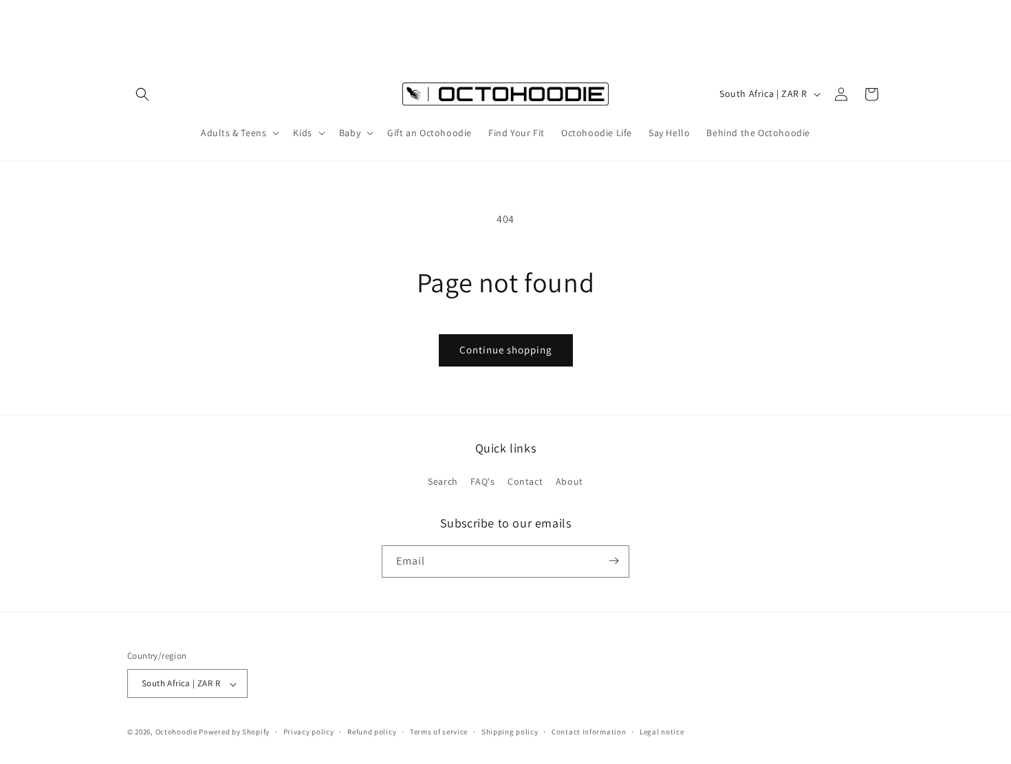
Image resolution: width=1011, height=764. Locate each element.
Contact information (589, 731)
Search (443, 482)
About (569, 482)
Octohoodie (176, 732)
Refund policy (371, 731)
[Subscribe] (613, 561)
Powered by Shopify (234, 732)
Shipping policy (510, 731)
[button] (142, 94)
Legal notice (662, 731)
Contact (525, 482)
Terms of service (439, 731)
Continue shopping (505, 349)
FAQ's (482, 482)
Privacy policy (308, 731)
